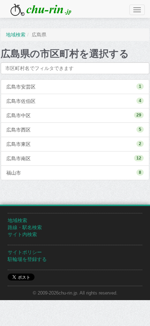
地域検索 (17, 220)
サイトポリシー (25, 252)
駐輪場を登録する (27, 259)
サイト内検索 (22, 234)
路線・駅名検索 (25, 227)
